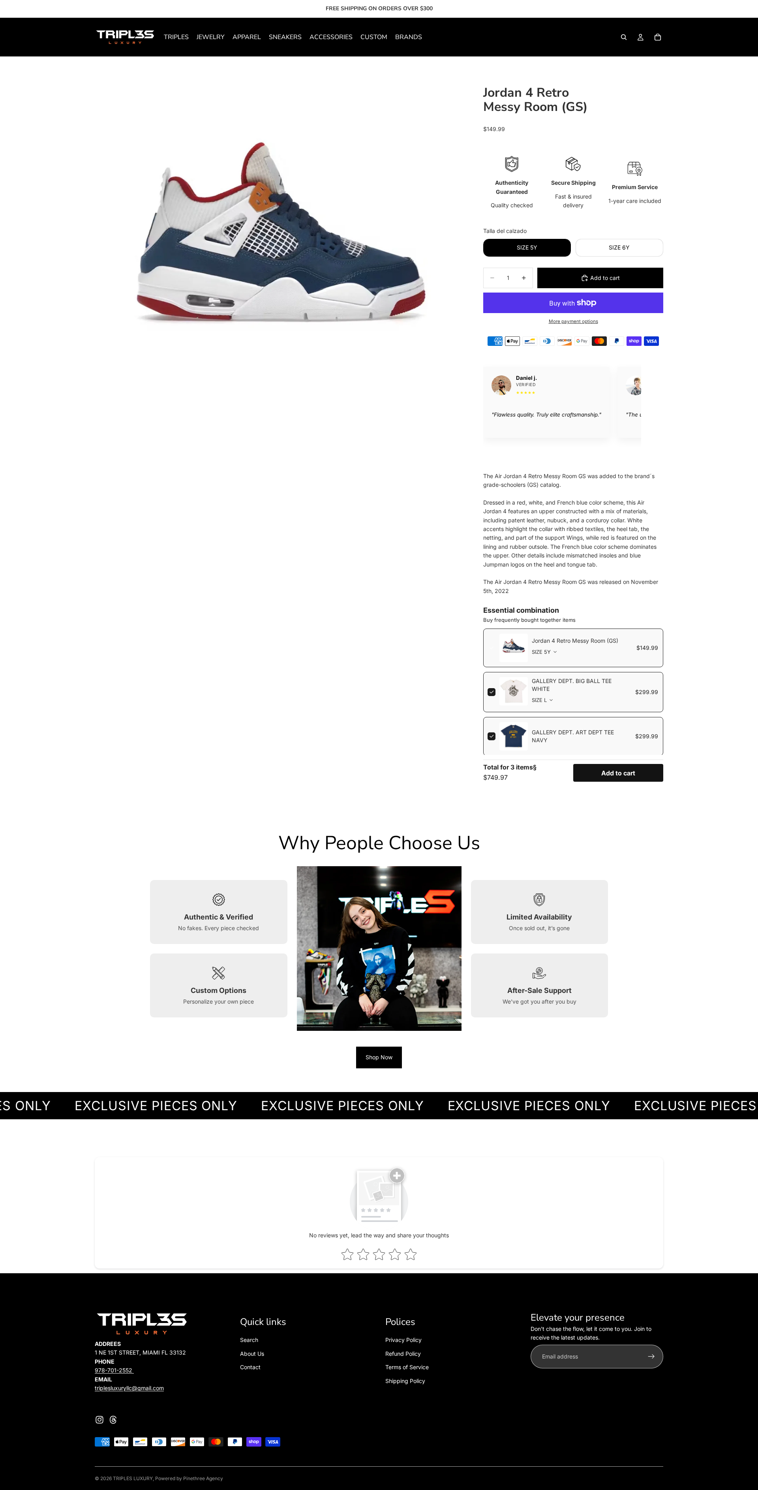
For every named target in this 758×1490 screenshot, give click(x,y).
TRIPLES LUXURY (133, 1478)
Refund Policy (403, 1353)
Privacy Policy (403, 1339)
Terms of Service (407, 1367)
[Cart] (657, 37)
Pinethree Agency (203, 1478)
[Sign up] (651, 1356)
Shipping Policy (405, 1380)
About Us (252, 1353)
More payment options (573, 321)
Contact (250, 1367)
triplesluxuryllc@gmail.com (129, 1388)
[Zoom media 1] (279, 261)
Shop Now (379, 1057)
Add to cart (618, 773)
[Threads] (113, 1419)
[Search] (623, 37)
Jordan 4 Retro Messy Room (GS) (575, 640)
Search (249, 1339)
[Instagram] (99, 1419)
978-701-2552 (114, 1370)
